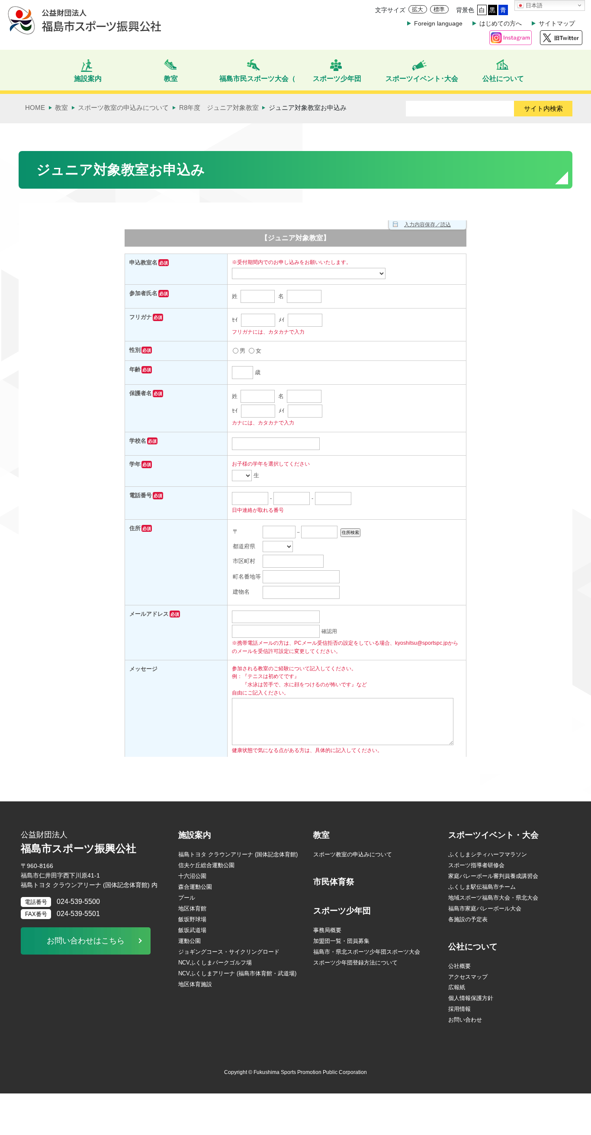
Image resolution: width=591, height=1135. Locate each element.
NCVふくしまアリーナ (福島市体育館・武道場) (237, 973)
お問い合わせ (465, 1019)
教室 (321, 834)
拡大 (417, 9)
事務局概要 (327, 930)
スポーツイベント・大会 (493, 834)
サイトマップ (557, 23)
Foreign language (438, 23)
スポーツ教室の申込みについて (352, 854)
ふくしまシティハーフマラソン (487, 854)
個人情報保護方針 (470, 998)
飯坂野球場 (192, 919)
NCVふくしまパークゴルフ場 (215, 962)
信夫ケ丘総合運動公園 (206, 865)
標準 (439, 9)
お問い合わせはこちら (86, 940)
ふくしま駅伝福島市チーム (482, 887)
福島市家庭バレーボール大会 (484, 908)
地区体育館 (192, 908)
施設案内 (194, 834)
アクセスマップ (468, 977)
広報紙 (456, 987)
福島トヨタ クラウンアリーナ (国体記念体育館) (238, 854)
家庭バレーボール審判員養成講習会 (493, 876)
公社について (473, 946)
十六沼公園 (192, 876)
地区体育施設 (195, 984)
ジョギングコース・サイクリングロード (228, 952)
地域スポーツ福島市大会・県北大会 (493, 897)
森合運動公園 (195, 887)
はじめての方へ (500, 23)
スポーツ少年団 (342, 910)
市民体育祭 (333, 881)
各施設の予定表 (468, 919)
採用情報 (459, 1009)
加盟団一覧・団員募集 (341, 941)
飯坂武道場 (192, 930)
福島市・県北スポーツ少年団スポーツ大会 (366, 952)
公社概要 (459, 966)
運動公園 (189, 941)
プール (186, 897)
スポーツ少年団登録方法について (355, 962)
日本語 (533, 5)
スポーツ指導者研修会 (476, 865)
